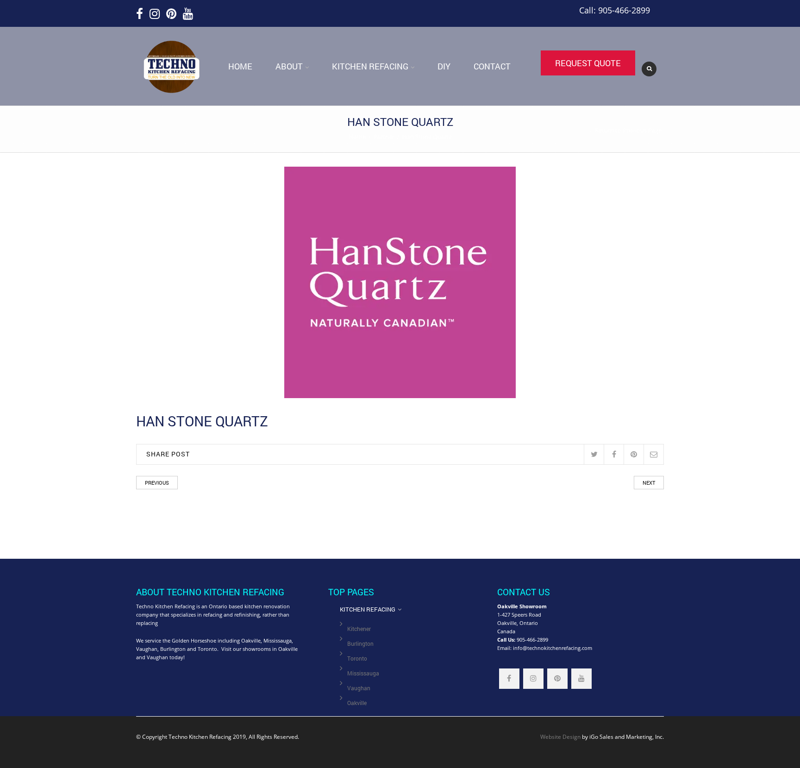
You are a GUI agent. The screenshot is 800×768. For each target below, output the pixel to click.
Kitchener (359, 628)
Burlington (360, 643)
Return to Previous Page (628, 130)
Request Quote (588, 63)
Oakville (357, 702)
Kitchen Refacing (370, 66)
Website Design (560, 736)
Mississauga (363, 673)
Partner (384, 136)
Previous (157, 482)
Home (240, 66)
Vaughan (358, 688)
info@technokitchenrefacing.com (552, 647)
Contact (492, 66)
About (289, 66)
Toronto (357, 658)
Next (649, 482)
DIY (444, 66)
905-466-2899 (532, 639)
